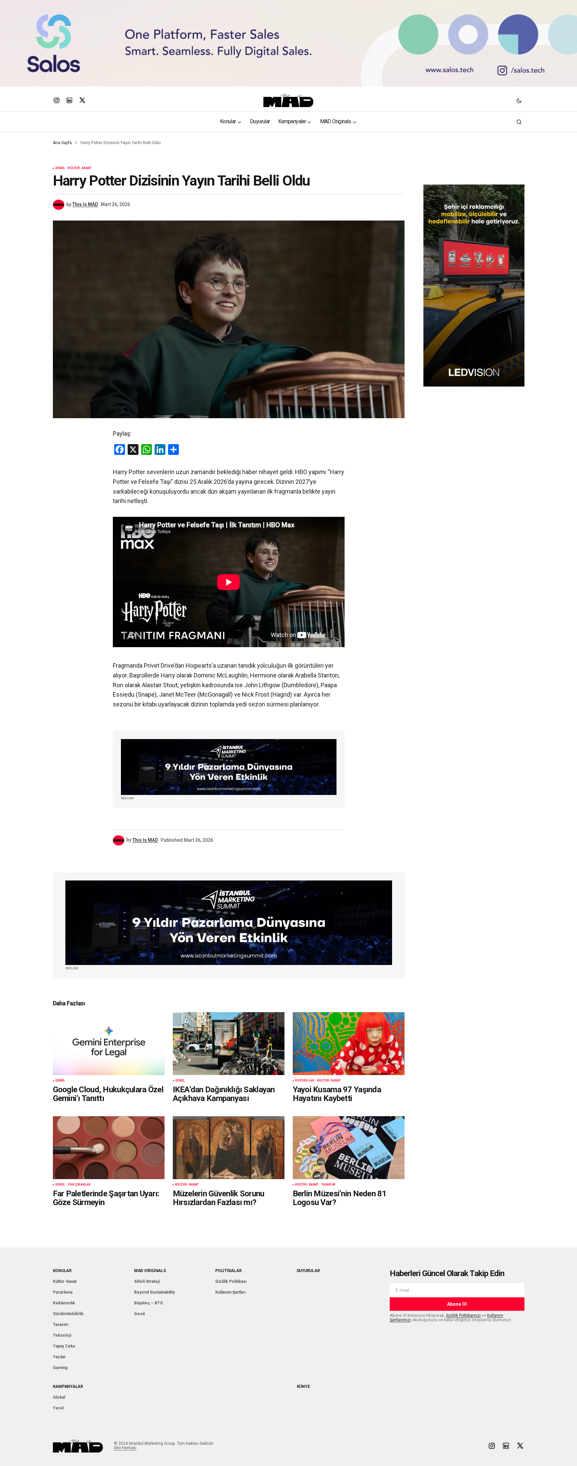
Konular (62, 1270)
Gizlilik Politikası (231, 1281)
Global (59, 1397)
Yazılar (59, 1357)
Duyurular (305, 1080)
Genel (60, 168)
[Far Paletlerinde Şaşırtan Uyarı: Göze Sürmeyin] (109, 1147)
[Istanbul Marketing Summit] (228, 767)
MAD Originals (150, 1270)
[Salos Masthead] (288, 43)
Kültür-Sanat (79, 168)
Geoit (139, 1313)
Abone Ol (457, 1304)
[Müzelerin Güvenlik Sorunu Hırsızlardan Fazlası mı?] (229, 1147)
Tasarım (328, 1184)
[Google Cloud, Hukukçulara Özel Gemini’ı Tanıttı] (109, 1043)
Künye (303, 1386)
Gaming (60, 1367)
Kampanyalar (68, 1386)
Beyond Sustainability (154, 1292)
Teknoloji (62, 1335)
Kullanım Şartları (230, 1292)
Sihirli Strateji (147, 1281)
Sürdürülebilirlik (68, 1313)
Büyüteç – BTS (148, 1303)
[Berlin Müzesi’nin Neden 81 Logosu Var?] (349, 1147)
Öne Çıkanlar (79, 1184)
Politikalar (228, 1270)
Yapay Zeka (64, 1346)
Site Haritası (125, 1447)
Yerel (58, 1408)
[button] (519, 100)
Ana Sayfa (62, 142)
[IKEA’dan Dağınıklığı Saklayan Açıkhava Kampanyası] (229, 1043)
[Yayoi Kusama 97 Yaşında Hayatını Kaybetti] (349, 1043)
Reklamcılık (64, 1303)
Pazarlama (62, 1292)
